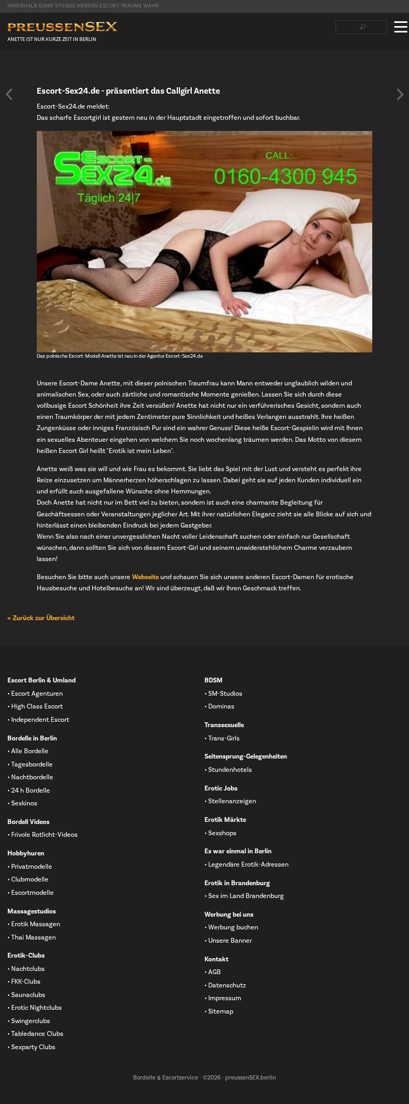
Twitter (29, 70)
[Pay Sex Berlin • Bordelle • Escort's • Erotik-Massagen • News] (62, 27)
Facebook (12, 70)
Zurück (9, 94)
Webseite (145, 577)
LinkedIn (46, 70)
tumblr (63, 70)
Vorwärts (400, 94)
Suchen (362, 27)
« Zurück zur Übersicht (41, 618)
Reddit (80, 70)
